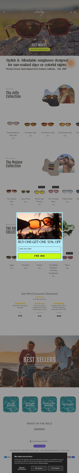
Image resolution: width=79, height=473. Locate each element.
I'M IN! (39, 256)
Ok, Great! (38, 468)
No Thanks (55, 468)
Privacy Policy (43, 463)
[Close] (61, 214)
